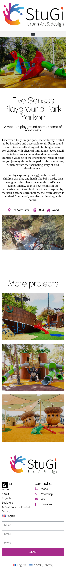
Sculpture (7, 502)
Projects (6, 498)
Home (5, 489)
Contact (6, 511)
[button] (33, 34)
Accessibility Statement (16, 507)
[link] (33, 14)
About (5, 493)
